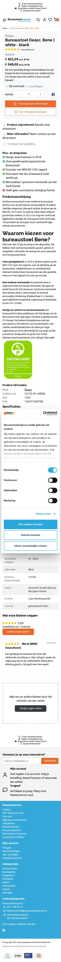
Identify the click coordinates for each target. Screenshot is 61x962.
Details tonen (43, 513)
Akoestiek (7, 892)
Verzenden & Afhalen (13, 837)
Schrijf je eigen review (18, 631)
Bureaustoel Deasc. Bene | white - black (24, 28)
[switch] (52, 480)
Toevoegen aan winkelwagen (33, 103)
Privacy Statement (11, 830)
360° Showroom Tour (13, 813)
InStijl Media (45, 942)
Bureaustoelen (10, 868)
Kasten (5, 882)
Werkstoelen (9, 885)
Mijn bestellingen (11, 851)
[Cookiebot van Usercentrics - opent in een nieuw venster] (43, 413)
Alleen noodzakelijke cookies (30, 545)
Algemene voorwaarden (14, 820)
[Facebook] (53, 94)
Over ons (7, 816)
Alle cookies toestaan (30, 524)
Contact (6, 809)
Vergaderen (8, 875)
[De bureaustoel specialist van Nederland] (19, 20)
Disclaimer (26, 946)
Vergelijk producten (12, 858)
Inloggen (6, 847)
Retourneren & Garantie (14, 833)
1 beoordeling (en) (27, 50)
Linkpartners (8, 823)
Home (4, 28)
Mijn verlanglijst (10, 854)
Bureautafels (9, 872)
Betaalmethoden (10, 826)
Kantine (6, 889)
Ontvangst (7, 879)
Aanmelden (50, 760)
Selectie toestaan (30, 535)
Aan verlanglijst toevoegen (33, 112)
